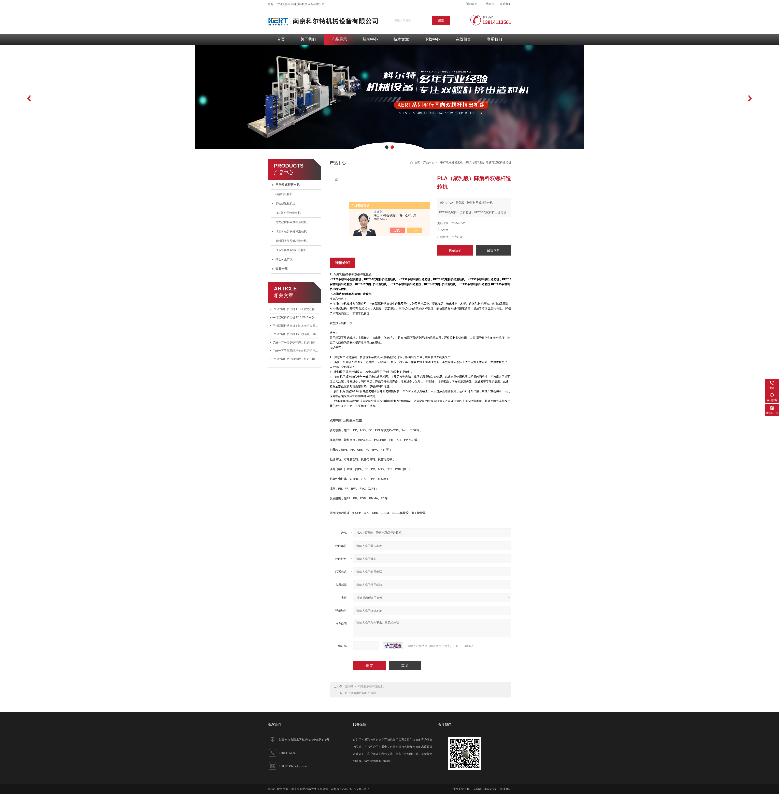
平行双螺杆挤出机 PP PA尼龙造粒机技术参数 (295, 309)
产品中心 (429, 162)
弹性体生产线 (284, 259)
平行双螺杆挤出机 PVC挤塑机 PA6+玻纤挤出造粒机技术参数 (295, 334)
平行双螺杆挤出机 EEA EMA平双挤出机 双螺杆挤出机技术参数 (295, 317)
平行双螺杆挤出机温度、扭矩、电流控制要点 (295, 359)
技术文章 (401, 39)
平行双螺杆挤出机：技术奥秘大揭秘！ (295, 325)
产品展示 (339, 39)
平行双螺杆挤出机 (287, 184)
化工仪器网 (474, 789)
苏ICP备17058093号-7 (355, 789)
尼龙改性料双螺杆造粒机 (291, 222)
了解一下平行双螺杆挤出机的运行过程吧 (295, 350)
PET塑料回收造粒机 (288, 212)
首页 (281, 39)
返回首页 (472, 3)
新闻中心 (370, 39)
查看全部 (281, 268)
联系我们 (505, 3)
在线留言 (488, 3)
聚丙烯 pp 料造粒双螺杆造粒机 (364, 686)
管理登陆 (505, 789)
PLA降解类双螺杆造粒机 (291, 250)
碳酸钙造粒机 (284, 194)
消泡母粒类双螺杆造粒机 (291, 231)
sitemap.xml (490, 789)
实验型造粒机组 (285, 203)
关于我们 (308, 39)
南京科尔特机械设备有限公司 (306, 4)
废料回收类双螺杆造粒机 (291, 240)
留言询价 (493, 250)
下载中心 (432, 39)
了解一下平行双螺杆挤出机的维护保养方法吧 (295, 342)
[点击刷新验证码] (393, 646)
